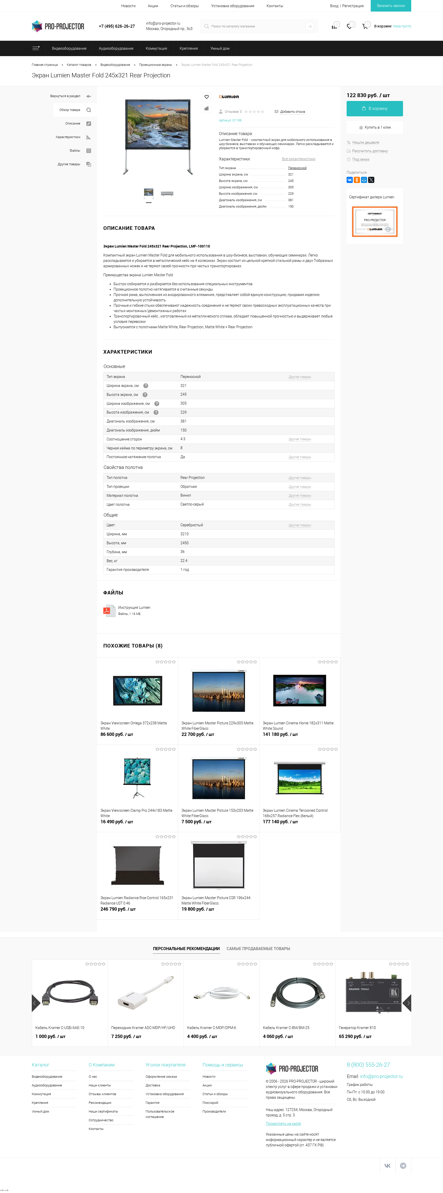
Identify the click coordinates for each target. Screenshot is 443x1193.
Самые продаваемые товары (258, 948)
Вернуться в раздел (65, 96)
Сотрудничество (101, 1120)
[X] (371, 180)
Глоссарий (210, 1103)
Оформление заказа (161, 1076)
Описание (72, 123)
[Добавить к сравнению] (206, 108)
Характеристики (68, 137)
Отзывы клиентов (102, 1094)
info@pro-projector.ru (381, 1076)
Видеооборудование (47, 1076)
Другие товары (69, 164)
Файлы (75, 150)
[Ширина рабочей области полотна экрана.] (156, 403)
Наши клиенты (100, 1085)
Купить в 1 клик (378, 127)
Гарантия (152, 1103)
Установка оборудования (232, 6)
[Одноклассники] (357, 180)
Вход (334, 6)
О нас (93, 1076)
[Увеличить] (158, 137)
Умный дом (40, 1111)
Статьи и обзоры (184, 6)
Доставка (153, 1085)
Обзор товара (69, 110)
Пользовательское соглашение (160, 1114)
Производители (214, 1111)
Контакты (275, 6)
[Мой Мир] (364, 180)
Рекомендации (100, 1103)
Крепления (40, 1103)
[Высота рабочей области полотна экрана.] (156, 412)
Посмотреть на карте (283, 1124)
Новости (128, 6)
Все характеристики (298, 159)
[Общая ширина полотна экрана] (145, 385)
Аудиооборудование (47, 1085)
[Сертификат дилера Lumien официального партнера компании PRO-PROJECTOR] (374, 238)
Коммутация (41, 1094)
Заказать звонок (391, 6)
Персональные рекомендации (186, 948)
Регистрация (353, 6)
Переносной (297, 168)
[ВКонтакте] (350, 180)
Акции (153, 6)
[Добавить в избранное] (206, 97)
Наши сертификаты (103, 1111)
